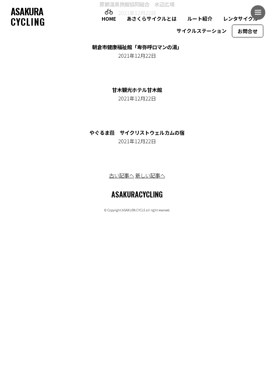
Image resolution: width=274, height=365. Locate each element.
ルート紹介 (199, 18)
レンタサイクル (240, 18)
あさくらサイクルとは (152, 18)
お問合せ (248, 31)
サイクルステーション (202, 30)
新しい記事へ (150, 175)
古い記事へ (121, 175)
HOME (109, 18)
